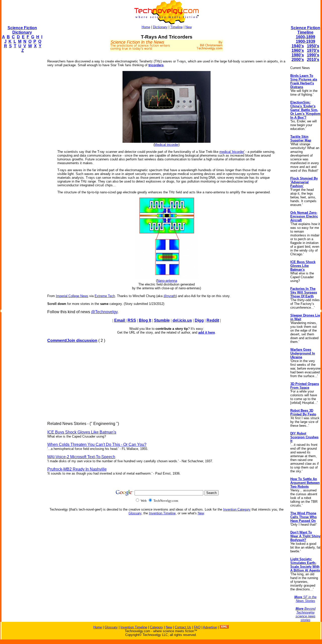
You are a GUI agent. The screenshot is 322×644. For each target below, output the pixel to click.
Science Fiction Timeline (305, 30)
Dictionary (160, 27)
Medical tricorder (166, 145)
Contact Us (183, 627)
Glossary (135, 513)
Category (156, 627)
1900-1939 (305, 41)
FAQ (197, 627)
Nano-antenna (167, 280)
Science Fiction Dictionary (22, 30)
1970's (313, 50)
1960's (298, 50)
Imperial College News (72, 296)
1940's (298, 46)
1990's (313, 55)
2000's (298, 59)
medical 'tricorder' (232, 152)
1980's (298, 55)
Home (146, 27)
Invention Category (237, 509)
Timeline (176, 27)
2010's (313, 59)
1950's (313, 46)
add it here (206, 332)
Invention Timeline (162, 513)
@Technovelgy (104, 312)
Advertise (210, 627)
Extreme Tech (105, 296)
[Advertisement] (22, 132)
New (188, 27)
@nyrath (170, 296)
